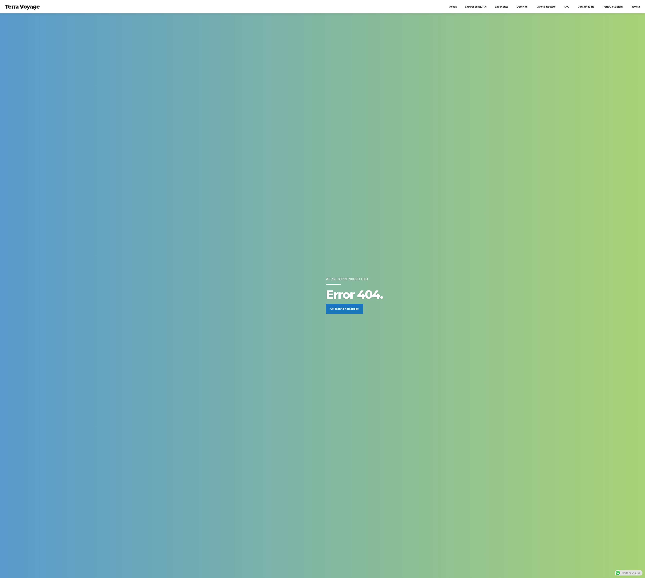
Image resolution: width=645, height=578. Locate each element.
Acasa (453, 6)
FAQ (566, 6)
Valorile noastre (545, 6)
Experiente (501, 6)
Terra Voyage (22, 6)
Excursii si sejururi (475, 6)
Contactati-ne (586, 6)
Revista (635, 6)
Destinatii (522, 6)
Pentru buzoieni (612, 6)
